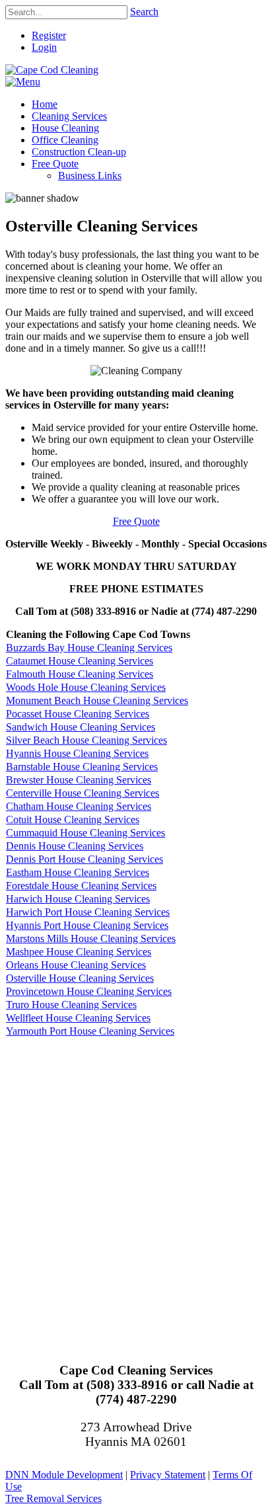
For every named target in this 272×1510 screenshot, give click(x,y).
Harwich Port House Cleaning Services (88, 912)
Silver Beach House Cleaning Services (86, 740)
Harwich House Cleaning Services (78, 898)
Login (44, 47)
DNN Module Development (64, 1474)
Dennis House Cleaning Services (74, 846)
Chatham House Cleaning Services (78, 806)
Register (49, 35)
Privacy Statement (167, 1474)
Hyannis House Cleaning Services (77, 753)
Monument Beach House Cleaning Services (97, 700)
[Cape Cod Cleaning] (51, 69)
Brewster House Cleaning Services (78, 779)
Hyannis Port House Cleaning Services (87, 925)
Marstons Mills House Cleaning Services (91, 938)
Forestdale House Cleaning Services (81, 885)
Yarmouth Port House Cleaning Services (90, 1031)
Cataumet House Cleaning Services (79, 660)
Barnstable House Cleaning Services (82, 766)
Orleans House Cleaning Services (76, 965)
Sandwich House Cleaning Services (80, 727)
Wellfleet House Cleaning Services (78, 1017)
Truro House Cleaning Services (71, 1004)
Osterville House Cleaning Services (80, 978)
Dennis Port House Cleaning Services (84, 859)
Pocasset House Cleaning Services (77, 713)
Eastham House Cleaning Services (77, 872)
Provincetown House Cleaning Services (89, 991)
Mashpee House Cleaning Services (78, 951)
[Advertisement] (136, 1190)
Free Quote (136, 521)
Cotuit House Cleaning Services (72, 819)
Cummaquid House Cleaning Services (85, 832)
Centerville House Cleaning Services (82, 793)
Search (144, 11)
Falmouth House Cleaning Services (79, 674)
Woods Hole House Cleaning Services (86, 687)
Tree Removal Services (53, 1498)
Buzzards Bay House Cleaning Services (89, 647)
